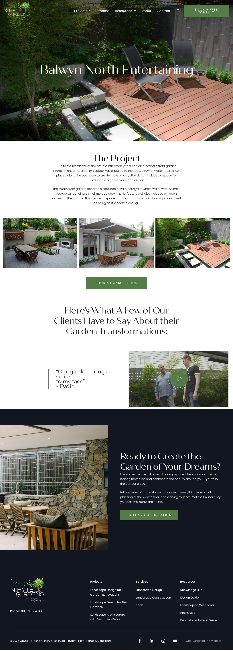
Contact (163, 10)
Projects (80, 10)
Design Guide (189, 597)
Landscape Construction (153, 597)
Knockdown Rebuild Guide (198, 620)
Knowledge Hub (191, 590)
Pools (139, 605)
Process (103, 10)
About (146, 10)
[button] (179, 379)
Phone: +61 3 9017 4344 (26, 611)
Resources (123, 10)
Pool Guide (187, 613)
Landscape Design (149, 590)
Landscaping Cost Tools (197, 605)
